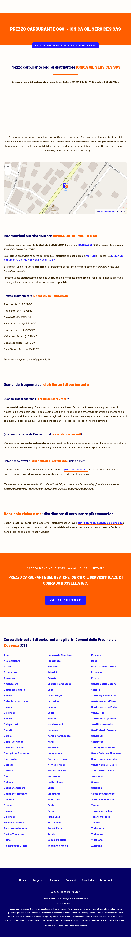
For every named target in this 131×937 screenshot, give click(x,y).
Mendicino (53, 747)
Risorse (54, 880)
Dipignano (9, 816)
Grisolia (51, 677)
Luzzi (50, 712)
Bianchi (8, 706)
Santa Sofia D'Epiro (102, 770)
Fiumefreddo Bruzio (15, 845)
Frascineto (54, 660)
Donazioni (106, 880)
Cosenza (57, 45)
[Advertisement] (65, 108)
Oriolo (50, 787)
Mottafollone (55, 781)
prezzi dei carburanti (76, 469)
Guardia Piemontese (59, 683)
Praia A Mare (54, 828)
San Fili (95, 689)
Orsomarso (54, 793)
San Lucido (97, 712)
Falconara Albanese (15, 828)
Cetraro (8, 770)
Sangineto (97, 741)
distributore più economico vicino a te (100, 522)
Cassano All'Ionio (14, 747)
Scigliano (96, 787)
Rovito (95, 677)
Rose (94, 660)
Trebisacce (98, 828)
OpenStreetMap (106, 211)
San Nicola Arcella (102, 724)
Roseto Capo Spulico (103, 666)
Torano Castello (100, 816)
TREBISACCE (70, 45)
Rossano (96, 672)
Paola (50, 805)
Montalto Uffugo (57, 758)
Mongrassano (55, 753)
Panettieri (53, 799)
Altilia (7, 666)
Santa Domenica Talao (104, 758)
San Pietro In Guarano (104, 729)
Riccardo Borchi (81, 898)
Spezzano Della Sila (102, 799)
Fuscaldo (52, 666)
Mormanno (53, 776)
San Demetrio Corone (104, 683)
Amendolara (11, 683)
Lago (50, 689)
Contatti (71, 880)
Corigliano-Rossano (16, 793)
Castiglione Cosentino (17, 753)
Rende (51, 833)
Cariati (8, 729)
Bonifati (8, 718)
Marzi (50, 741)
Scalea (95, 781)
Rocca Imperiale (56, 839)
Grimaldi (52, 672)
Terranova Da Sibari (102, 810)
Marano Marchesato (59, 735)
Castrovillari (11, 758)
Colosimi (9, 781)
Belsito (8, 695)
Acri (6, 654)
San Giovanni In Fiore (103, 701)
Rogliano (96, 654)
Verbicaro (97, 833)
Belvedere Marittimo (16, 701)
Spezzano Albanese (103, 793)
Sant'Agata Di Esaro (103, 747)
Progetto (37, 880)
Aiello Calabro (12, 660)
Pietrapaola (54, 822)
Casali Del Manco (13, 741)
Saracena (97, 776)
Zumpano (96, 845)
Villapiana (97, 839)
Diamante (9, 810)
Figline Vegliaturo (14, 833)
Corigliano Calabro (14, 787)
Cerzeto (9, 764)
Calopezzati (11, 724)
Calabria (46, 45)
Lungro (51, 706)
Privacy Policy (50, 925)
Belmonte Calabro (14, 689)
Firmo (7, 839)
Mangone (52, 729)
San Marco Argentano (104, 718)
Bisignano (9, 712)
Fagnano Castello (14, 822)
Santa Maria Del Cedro (104, 764)
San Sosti (97, 735)
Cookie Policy (63, 925)
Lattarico (53, 701)
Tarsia (95, 805)
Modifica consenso (78, 925)
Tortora (95, 822)
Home (37, 45)
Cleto (7, 776)
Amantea (9, 677)
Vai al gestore (65, 600)
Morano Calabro (56, 770)
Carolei (8, 735)
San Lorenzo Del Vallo (104, 706)
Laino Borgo (54, 695)
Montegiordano (56, 764)
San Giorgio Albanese (103, 695)
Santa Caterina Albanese (106, 753)
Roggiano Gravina (57, 845)
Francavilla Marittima (59, 654)
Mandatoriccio (55, 724)
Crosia (8, 805)
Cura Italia (88, 880)
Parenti (51, 810)
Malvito (51, 718)
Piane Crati (53, 816)
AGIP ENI (90, 255)
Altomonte (10, 672)
